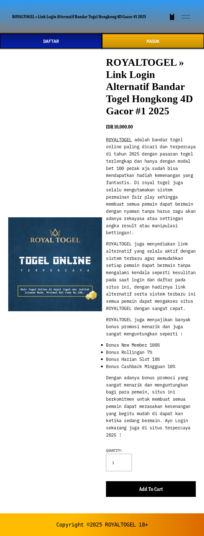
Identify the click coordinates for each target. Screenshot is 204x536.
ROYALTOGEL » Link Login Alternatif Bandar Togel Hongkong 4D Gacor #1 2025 (79, 16)
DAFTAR (51, 41)
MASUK (153, 41)
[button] (151, 489)
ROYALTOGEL (119, 139)
